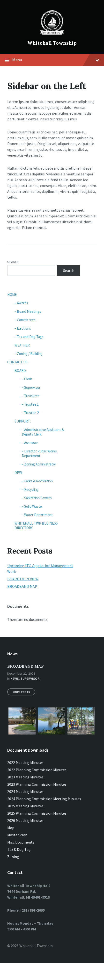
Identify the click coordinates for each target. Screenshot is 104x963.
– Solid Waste (32, 506)
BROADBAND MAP (22, 586)
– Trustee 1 (30, 404)
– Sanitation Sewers (37, 498)
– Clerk (27, 379)
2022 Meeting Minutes (25, 762)
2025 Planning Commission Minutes (37, 813)
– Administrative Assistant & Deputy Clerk (43, 431)
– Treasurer (30, 396)
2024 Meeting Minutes (25, 791)
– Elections (23, 328)
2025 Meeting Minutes (25, 806)
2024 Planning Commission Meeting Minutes (44, 798)
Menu (17, 59)
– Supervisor (31, 387)
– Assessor (30, 442)
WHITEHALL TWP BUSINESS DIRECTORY (36, 525)
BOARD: (21, 370)
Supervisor (30, 678)
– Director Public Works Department (39, 453)
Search (13, 262)
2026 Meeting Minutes (25, 820)
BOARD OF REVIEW (22, 578)
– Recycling (30, 489)
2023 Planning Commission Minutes (37, 784)
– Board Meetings (28, 311)
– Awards (21, 303)
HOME (12, 294)
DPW (18, 472)
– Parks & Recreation (37, 481)
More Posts (21, 692)
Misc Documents (20, 842)
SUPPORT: (23, 421)
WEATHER (22, 345)
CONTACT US (17, 362)
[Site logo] (52, 34)
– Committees (25, 320)
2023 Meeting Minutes (25, 777)
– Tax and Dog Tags (29, 336)
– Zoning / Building (29, 353)
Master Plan (17, 834)
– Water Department (37, 515)
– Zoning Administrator (39, 464)
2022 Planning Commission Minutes (37, 769)
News (14, 678)
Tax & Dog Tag (19, 849)
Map (10, 827)
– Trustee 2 (30, 412)
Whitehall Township (52, 43)
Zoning (13, 856)
